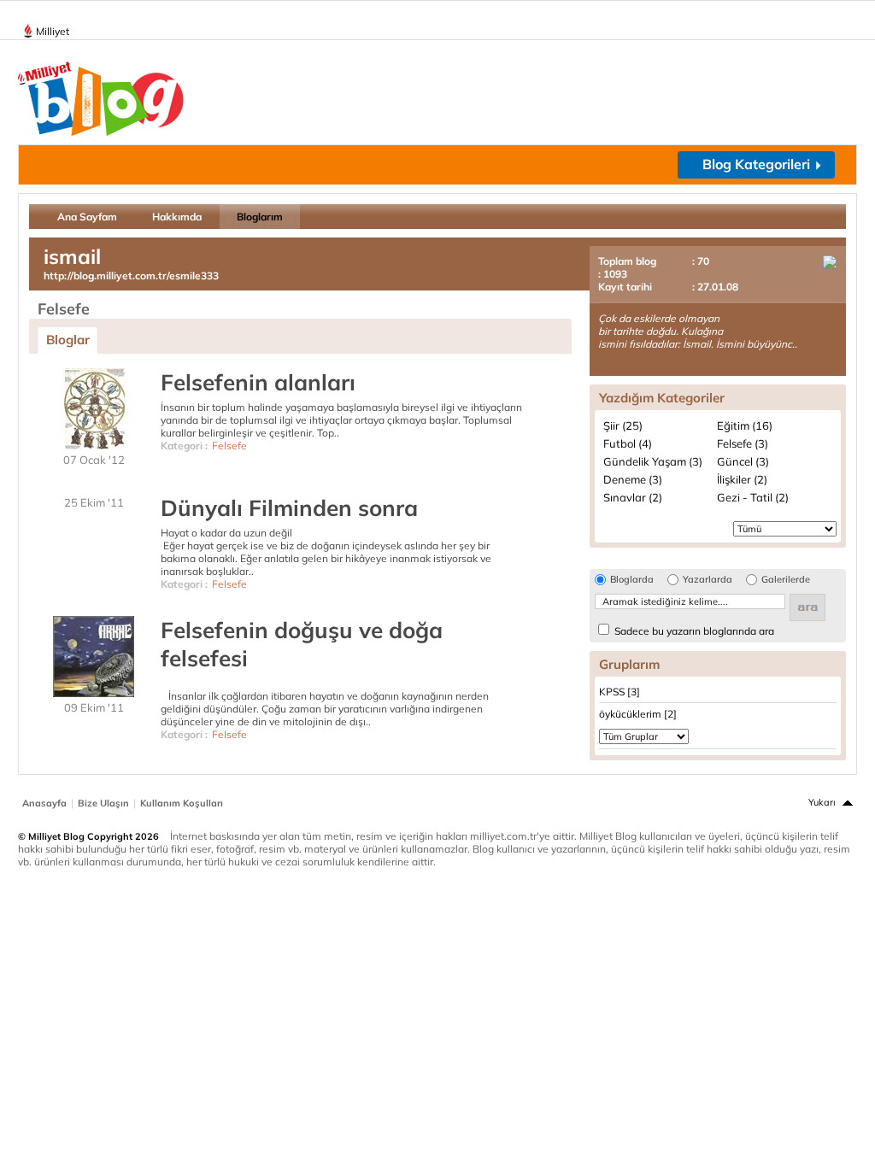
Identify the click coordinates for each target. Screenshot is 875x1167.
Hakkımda (177, 216)
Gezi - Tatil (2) (753, 497)
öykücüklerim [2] (638, 713)
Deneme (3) (632, 479)
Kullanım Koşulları (181, 803)
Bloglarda (632, 579)
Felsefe (229, 445)
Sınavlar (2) (632, 497)
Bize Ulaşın (103, 803)
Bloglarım (260, 216)
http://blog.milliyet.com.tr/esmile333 (131, 275)
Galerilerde (785, 579)
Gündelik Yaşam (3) (652, 461)
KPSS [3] (619, 691)
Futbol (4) (627, 443)
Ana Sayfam (87, 216)
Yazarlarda (707, 579)
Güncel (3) (743, 461)
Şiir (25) (623, 425)
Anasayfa (44, 803)
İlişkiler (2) (742, 479)
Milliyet (52, 31)
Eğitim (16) (744, 425)
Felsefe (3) (742, 443)
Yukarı (822, 802)
